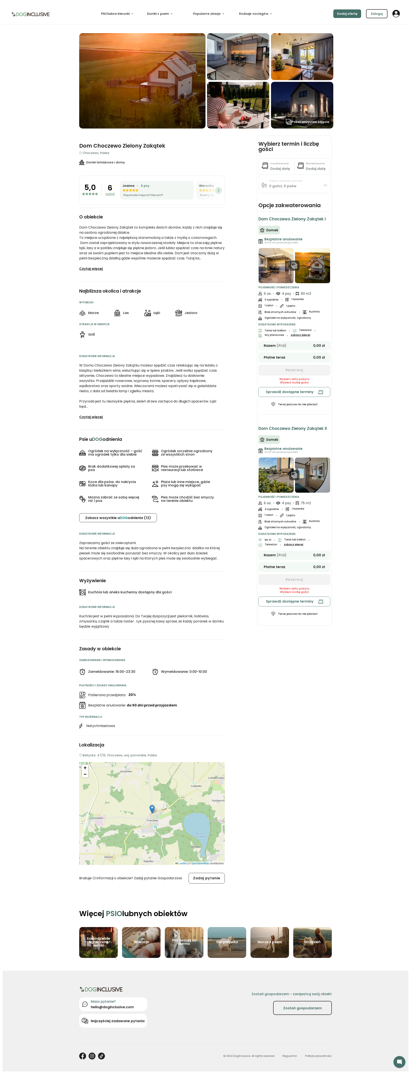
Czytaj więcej (91, 268)
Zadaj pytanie (206, 878)
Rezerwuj (294, 370)
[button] (152, 809)
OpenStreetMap (200, 863)
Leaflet (182, 863)
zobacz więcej (300, 335)
